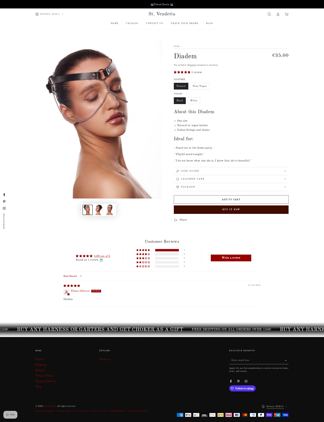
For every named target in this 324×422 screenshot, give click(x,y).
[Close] (206, 169)
